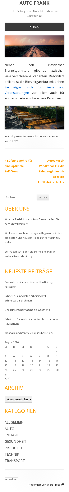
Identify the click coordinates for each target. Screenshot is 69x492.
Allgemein (14, 422)
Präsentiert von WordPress (44, 484)
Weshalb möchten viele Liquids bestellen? (29, 333)
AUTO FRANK (34, 3)
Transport (15, 460)
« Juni (8, 378)
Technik (12, 454)
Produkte (14, 448)
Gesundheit (15, 441)
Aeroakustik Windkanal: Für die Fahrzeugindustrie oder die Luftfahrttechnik (51, 171)
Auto (9, 428)
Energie (12, 435)
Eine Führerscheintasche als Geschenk (27, 309)
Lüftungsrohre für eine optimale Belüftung (18, 166)
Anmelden (11, 479)
